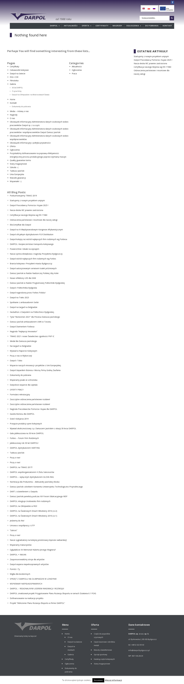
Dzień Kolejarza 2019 (19, 418)
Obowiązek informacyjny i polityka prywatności (30, 142)
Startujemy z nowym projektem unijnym (27, 200)
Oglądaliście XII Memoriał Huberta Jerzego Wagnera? (33, 549)
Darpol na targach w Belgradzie (23, 307)
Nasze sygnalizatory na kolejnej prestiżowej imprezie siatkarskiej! (38, 540)
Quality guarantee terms (20, 160)
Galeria (13, 84)
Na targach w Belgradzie (20, 346)
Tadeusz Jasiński (17, 171)
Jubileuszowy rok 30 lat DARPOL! (24, 443)
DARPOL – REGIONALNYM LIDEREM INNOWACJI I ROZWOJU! (37, 588)
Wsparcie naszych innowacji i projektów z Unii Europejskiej (35, 365)
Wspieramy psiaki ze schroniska (23, 380)
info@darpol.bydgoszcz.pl (139, 650)
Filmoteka (14, 80)
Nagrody (117, 25)
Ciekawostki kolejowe (19, 70)
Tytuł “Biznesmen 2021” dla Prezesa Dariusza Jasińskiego (35, 317)
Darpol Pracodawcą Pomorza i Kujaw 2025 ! (29, 205)
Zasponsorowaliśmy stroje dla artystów (27, 559)
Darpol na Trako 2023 (19, 297)
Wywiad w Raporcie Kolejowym (23, 351)
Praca (74, 73)
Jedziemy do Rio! (17, 520)
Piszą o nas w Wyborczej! (21, 355)
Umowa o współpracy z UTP (22, 525)
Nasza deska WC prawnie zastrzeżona (26, 210)
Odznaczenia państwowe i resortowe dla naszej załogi (33, 220)
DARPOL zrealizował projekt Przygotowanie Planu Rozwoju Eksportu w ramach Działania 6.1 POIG (53, 593)
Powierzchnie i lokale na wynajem (24, 249)
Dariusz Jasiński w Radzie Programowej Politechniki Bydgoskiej (37, 283)
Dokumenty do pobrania (21, 106)
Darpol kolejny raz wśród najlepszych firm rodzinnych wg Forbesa (38, 239)
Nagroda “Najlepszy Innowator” (23, 331)
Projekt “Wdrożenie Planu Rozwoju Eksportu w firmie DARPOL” (37, 603)
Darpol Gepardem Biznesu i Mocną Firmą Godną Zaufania (35, 370)
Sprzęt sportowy (100, 654)
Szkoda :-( (14, 167)
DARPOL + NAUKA (18, 554)
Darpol (54, 25)
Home (12, 99)
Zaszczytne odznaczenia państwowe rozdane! (30, 399)
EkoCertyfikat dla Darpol (20, 224)
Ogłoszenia (132, 25)
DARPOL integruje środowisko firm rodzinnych (30, 501)
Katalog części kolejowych (104, 659)
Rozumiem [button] (98, 680)
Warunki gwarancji (18, 178)
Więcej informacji (113, 680)
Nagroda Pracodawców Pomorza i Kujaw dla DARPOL (33, 409)
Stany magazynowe (18, 164)
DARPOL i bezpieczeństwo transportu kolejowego (32, 244)
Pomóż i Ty (15, 569)
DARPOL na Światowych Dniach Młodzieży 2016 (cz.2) (33, 511)
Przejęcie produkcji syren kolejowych (26, 423)
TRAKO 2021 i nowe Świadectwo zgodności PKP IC (32, 336)
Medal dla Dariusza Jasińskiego (23, 341)
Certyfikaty (102, 25)
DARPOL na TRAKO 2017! (21, 467)
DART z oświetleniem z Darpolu (24, 491)
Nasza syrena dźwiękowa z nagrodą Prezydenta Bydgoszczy (36, 254)
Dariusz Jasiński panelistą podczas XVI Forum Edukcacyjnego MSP (38, 496)
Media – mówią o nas (19, 111)
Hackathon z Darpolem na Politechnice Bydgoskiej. (32, 312)
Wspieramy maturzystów (21, 545)
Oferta (85, 25)
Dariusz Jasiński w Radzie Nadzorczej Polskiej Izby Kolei (34, 273)
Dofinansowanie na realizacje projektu (26, 598)
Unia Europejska (17, 174)
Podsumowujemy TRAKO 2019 (23, 195)
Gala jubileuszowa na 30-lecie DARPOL (27, 433)
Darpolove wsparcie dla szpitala (23, 385)
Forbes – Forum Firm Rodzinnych (24, 438)
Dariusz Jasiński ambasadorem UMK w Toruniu (30, 321)
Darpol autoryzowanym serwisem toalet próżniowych (33, 268)
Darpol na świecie (17, 73)
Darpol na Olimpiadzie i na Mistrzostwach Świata (30, 95)
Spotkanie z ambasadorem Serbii (24, 302)
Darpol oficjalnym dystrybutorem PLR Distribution (31, 234)
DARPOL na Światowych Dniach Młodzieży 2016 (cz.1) (33, 515)
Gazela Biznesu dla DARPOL (22, 414)
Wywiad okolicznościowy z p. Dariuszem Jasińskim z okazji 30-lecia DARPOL (43, 428)
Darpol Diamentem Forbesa (22, 326)
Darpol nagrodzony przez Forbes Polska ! (28, 292)
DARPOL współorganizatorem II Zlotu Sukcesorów (32, 472)
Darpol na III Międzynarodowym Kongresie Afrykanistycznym (36, 229)
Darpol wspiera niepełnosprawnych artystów (29, 564)
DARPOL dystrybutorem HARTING (25, 448)
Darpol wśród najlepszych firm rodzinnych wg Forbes (33, 258)
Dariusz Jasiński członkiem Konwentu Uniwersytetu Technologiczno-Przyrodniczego (46, 486)
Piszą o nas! (15, 457)
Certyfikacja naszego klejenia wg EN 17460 (28, 215)
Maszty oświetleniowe (103, 650)
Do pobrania (152, 25)
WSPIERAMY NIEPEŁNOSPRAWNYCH (26, 583)
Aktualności (71, 25)
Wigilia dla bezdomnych (20, 574)
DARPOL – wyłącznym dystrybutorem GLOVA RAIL (32, 477)
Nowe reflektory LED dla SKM (23, 278)
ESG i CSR (14, 77)
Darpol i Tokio (16, 360)
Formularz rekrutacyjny (20, 394)
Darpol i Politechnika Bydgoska (23, 287)
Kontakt (167, 25)
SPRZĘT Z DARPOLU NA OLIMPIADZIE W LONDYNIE (33, 579)
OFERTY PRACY (16, 389)
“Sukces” (13, 530)
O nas (12, 118)
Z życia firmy (16, 91)
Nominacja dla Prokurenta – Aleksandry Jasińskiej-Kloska (34, 482)
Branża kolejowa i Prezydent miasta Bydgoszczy (31, 263)
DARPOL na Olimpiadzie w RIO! (23, 506)
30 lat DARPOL (17, 88)
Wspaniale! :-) (15, 181)
